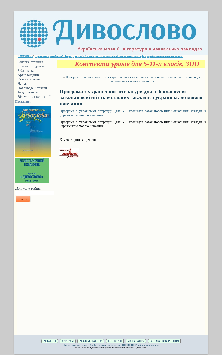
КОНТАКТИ (115, 341)
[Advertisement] (34, 269)
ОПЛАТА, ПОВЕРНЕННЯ (164, 341)
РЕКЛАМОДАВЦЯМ (90, 341)
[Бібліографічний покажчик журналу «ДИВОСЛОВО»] (32, 182)
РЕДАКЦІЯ (49, 341)
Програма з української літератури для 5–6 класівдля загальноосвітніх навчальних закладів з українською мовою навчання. (109, 56)
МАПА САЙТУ (135, 341)
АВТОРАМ (68, 341)
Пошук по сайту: (28, 188)
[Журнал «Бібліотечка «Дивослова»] (33, 156)
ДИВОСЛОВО (24, 56)
